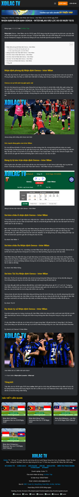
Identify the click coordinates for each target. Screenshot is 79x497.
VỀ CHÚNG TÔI (10, 466)
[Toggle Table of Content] (70, 44)
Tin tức (12, 18)
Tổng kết (9, 63)
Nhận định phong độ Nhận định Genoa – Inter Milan (21, 47)
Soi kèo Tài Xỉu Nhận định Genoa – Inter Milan (19, 59)
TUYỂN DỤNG (35, 467)
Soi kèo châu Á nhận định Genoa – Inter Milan (19, 54)
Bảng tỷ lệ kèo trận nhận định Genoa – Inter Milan (20, 52)
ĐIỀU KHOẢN (32, 466)
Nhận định (8, 33)
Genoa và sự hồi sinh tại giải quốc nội (19, 49)
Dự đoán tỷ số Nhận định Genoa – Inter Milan (19, 61)
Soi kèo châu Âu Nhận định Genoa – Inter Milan (20, 57)
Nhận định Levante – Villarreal (24, 375)
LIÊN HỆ (42, 466)
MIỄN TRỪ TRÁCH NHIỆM (65, 466)
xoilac (32, 386)
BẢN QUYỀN (51, 466)
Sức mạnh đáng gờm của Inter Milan (19, 50)
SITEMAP (45, 467)
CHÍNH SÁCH (21, 466)
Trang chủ (4, 18)
